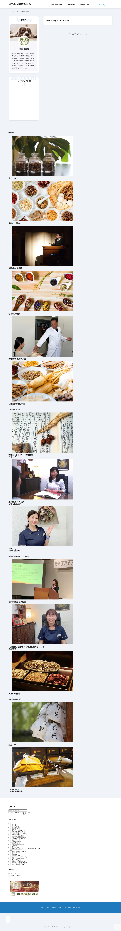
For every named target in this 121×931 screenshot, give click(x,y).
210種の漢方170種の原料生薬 (16, 790)
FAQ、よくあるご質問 (74, 907)
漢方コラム (13, 745)
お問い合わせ (71, 4)
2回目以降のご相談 (56, 4)
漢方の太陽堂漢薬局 (20, 4)
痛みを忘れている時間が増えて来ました (23, 115)
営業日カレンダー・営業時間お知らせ (21, 456)
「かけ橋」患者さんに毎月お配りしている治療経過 (26, 648)
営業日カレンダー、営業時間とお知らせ (52, 907)
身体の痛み (32, 87)
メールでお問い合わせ (14, 550)
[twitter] (7, 921)
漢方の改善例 (14, 694)
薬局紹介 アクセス (85, 4)
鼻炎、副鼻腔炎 (18, 864)
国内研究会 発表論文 (17, 602)
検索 (24, 814)
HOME (12, 11)
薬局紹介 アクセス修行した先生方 (16, 503)
